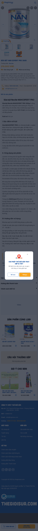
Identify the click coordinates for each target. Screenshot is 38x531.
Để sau (13, 274)
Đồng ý (25, 274)
